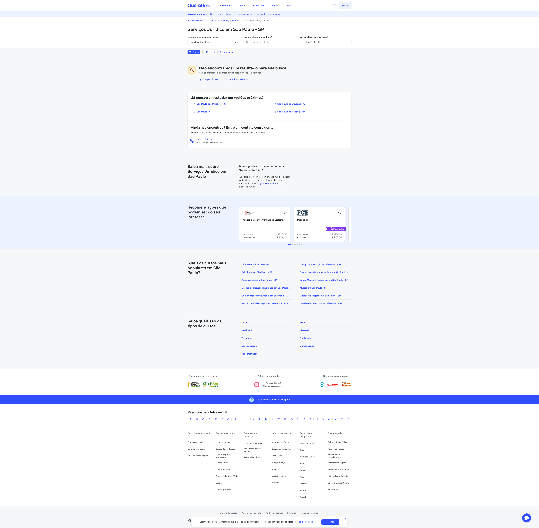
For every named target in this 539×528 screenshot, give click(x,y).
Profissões (277, 455)
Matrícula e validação (338, 476)
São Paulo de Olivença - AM (292, 103)
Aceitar (330, 521)
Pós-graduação (279, 462)
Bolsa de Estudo (195, 20)
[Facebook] (190, 520)
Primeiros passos (336, 449)
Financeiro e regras (337, 462)
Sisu (302, 463)
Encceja (303, 497)
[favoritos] (334, 5)
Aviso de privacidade (251, 513)
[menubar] (256, 5)
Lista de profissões (196, 449)
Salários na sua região (198, 455)
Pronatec (304, 483)
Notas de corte (245, 13)
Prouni (303, 470)
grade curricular (268, 183)
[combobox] (269, 42)
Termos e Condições (228, 513)
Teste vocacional (195, 442)
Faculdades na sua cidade (252, 450)
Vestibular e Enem (280, 442)
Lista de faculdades (253, 443)
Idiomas (275, 469)
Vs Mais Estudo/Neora (338, 483)
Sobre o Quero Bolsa (337, 442)
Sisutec (303, 490)
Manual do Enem (307, 456)
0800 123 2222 (204, 139)
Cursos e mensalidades (221, 13)
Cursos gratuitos (223, 489)
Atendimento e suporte (338, 469)
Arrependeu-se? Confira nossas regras (273, 384)
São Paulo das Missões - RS (211, 103)
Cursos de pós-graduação (223, 456)
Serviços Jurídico (197, 13)
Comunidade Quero (253, 457)
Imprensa (291, 513)
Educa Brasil (334, 489)
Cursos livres (222, 462)
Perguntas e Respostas (268, 13)
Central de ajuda (281, 399)
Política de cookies (274, 513)
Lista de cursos (213, 20)
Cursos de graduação (225, 449)
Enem (302, 450)
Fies (302, 477)
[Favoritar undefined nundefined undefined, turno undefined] (285, 213)
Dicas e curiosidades (281, 449)
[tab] (289, 244)
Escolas (219, 483)
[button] (526, 517)
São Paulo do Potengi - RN (291, 111)
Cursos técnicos (223, 469)
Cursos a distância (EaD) (227, 476)
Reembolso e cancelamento (334, 456)
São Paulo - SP (204, 111)
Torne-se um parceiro (310, 513)
